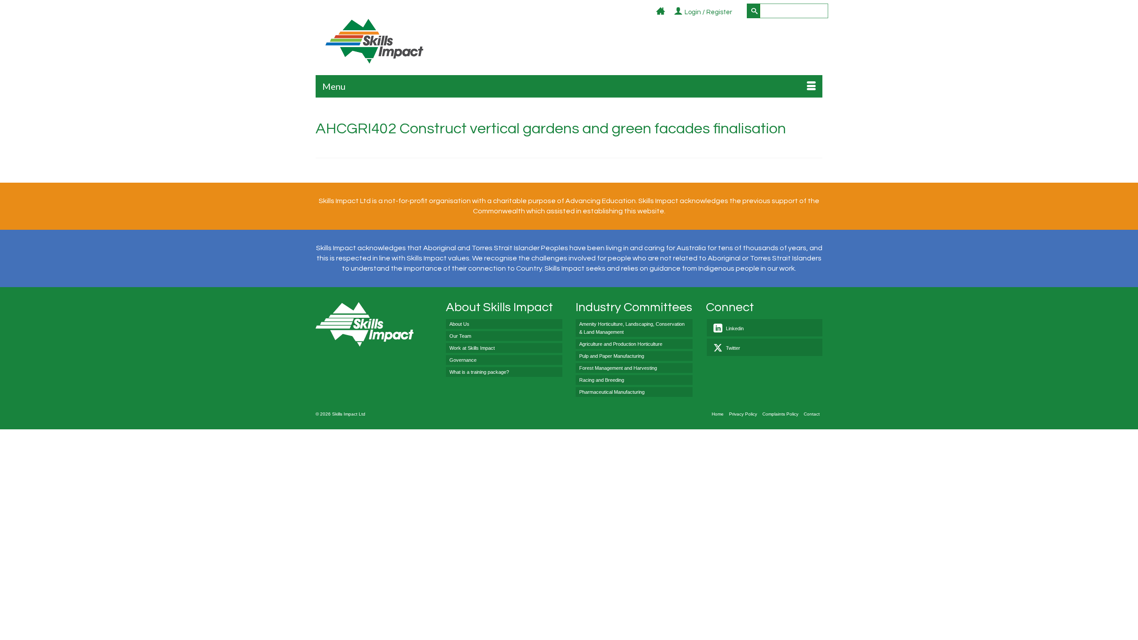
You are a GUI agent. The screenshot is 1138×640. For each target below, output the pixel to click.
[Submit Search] (753, 11)
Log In (737, 12)
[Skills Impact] (374, 41)
